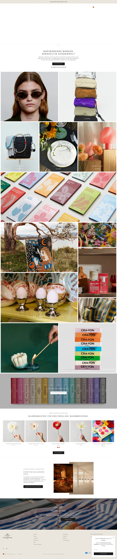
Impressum (36, 538)
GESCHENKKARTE (78, 11)
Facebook (64, 538)
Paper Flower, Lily (81, 443)
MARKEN (69, 11)
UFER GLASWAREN (52, 11)
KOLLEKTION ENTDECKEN (58, 392)
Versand (35, 536)
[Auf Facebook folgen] (3, 548)
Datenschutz (36, 540)
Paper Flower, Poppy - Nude (36, 443)
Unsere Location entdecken (33, 486)
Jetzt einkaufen (58, 63)
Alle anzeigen (58, 452)
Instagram (65, 536)
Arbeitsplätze (65, 534)
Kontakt (35, 534)
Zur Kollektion (29, 118)
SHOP (24, 11)
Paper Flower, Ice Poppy (58, 443)
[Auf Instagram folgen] (6, 548)
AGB (34, 542)
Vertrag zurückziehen (37, 544)
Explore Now (58, 27)
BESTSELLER (31, 11)
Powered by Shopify (60, 554)
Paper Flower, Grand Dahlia (13, 443)
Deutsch (102, 7)
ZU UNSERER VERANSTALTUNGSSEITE (58, 67)
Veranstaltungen (66, 540)
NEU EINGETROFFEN (41, 11)
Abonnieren (103, 553)
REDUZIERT (62, 11)
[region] (58, 24)
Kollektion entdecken (20, 168)
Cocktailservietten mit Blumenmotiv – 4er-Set (103, 444)
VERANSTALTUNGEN (89, 11)
